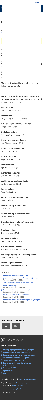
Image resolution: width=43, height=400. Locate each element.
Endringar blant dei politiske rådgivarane (19, 290)
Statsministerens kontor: (27, 379)
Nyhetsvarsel (8, 371)
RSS (4, 373)
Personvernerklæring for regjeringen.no (19, 355)
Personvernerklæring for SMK (12, 389)
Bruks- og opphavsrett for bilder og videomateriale (17, 364)
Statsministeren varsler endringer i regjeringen (21, 300)
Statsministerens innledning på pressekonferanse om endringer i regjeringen (21, 277)
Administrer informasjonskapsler (16, 358)
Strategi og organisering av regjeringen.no (20, 350)
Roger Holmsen (17, 385)
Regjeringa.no (15, 339)
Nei (15, 326)
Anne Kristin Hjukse (23, 383)
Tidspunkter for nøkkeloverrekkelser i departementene (18, 284)
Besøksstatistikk (9, 368)
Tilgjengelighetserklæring (13, 360)
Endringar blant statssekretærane (16, 295)
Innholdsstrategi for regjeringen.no (17, 352)
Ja (6, 326)
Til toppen (21, 312)
